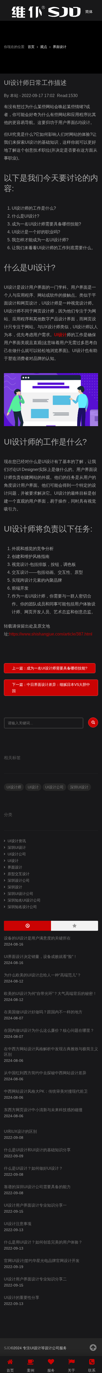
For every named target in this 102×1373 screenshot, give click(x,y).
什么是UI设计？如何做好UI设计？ (33, 1168)
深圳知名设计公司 (22, 907)
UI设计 (60, 335)
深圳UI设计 (79, 787)
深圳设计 (15, 887)
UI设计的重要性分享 (21, 1297)
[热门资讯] (74, 926)
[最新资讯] (27, 926)
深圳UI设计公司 (20, 894)
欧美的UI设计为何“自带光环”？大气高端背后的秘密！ (50, 993)
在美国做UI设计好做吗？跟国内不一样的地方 (43, 1012)
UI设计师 (14, 787)
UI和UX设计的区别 (20, 1131)
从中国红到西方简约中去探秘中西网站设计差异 (45, 1073)
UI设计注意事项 (17, 1223)
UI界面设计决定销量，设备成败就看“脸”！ (40, 956)
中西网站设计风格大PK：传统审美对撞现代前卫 (46, 1091)
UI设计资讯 (17, 841)
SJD (7, 1348)
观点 (43, 47)
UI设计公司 (54, 787)
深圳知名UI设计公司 (24, 900)
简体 (89, 11)
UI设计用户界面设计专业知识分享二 (35, 1279)
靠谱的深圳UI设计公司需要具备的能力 (37, 1186)
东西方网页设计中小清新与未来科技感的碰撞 (43, 1109)
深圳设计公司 (19, 880)
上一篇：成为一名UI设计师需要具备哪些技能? (49, 668)
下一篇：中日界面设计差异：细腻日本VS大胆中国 (51, 687)
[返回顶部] (93, 1347)
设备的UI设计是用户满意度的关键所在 (37, 938)
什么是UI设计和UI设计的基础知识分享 (37, 1150)
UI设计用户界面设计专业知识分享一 (35, 1205)
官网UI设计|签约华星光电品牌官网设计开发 (42, 1260)
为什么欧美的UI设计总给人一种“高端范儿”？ (42, 975)
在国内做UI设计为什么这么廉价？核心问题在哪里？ (49, 1030)
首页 (31, 47)
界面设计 (59, 47)
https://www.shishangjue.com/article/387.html (50, 634)
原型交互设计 (19, 874)
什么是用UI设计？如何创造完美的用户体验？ (43, 1242)
